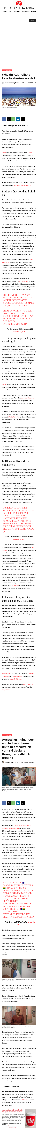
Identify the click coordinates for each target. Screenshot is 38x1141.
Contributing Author (13, 83)
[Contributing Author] (3, 83)
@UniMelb (9, 321)
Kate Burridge (6, 673)
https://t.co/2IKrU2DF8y (15, 323)
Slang (4, 384)
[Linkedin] (18, 119)
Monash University (16, 679)
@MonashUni (10, 518)
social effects (23, 281)
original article (6, 690)
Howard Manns (17, 676)
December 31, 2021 (19, 539)
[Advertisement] (19, 49)
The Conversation (29, 684)
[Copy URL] (23, 119)
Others (30, 153)
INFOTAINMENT (7, 70)
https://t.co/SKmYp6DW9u (18, 530)
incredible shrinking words (22, 185)
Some (4, 153)
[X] (9, 119)
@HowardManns (12, 520)
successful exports (27, 398)
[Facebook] (4, 119)
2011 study (15, 585)
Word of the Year (14, 417)
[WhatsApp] (13, 119)
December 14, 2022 (19, 332)
